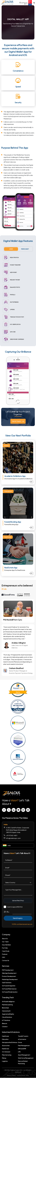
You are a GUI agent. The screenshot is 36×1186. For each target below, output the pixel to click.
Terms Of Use (21, 1075)
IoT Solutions (6, 1020)
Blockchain (5, 1008)
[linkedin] (14, 810)
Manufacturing (6, 1055)
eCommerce (22, 1039)
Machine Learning (7, 1004)
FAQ (27, 1075)
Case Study (5, 951)
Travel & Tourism (23, 1036)
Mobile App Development (10, 979)
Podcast (4, 954)
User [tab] (11, 249)
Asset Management (24, 1055)
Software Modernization (9, 992)
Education (5, 1039)
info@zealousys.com (13, 838)
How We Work (6, 945)
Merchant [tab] (25, 249)
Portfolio (5, 948)
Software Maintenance (9, 989)
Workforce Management (26, 1058)
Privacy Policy (11, 1075)
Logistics (5, 1061)
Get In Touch (16, 421)
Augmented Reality (8, 1014)
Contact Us (5, 960)
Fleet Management (24, 1045)
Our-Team (5, 942)
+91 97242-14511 (11, 835)
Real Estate (5, 1048)
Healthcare (5, 1036)
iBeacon (4, 1023)
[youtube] (18, 810)
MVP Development (8, 970)
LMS (19, 1052)
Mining (4, 1058)
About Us (5, 938)
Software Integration (8, 986)
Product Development (9, 976)
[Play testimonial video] (18, 609)
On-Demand (6, 1052)
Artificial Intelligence (8, 1001)
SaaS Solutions (6, 982)
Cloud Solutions (7, 1017)
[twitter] (9, 810)
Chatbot (5, 1026)
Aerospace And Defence (9, 1042)
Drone (20, 1042)
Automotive (6, 1045)
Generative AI (6, 1011)
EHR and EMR (22, 1048)
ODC (3, 957)
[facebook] (4, 810)
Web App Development (9, 973)
